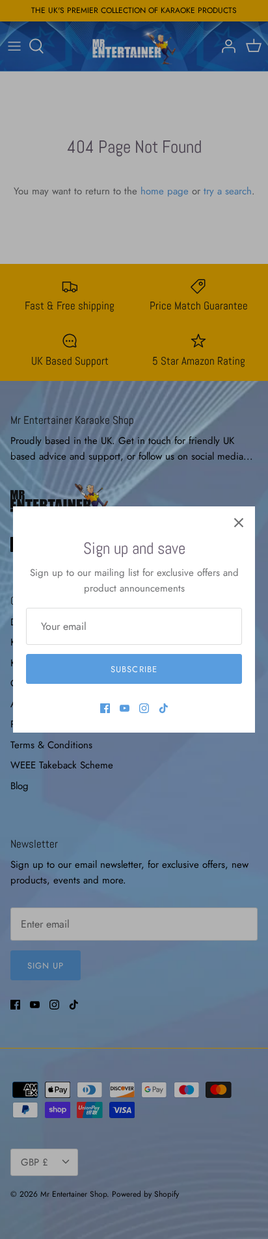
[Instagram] (144, 708)
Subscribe (134, 669)
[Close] (238, 522)
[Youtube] (124, 708)
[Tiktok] (163, 708)
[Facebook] (105, 708)
